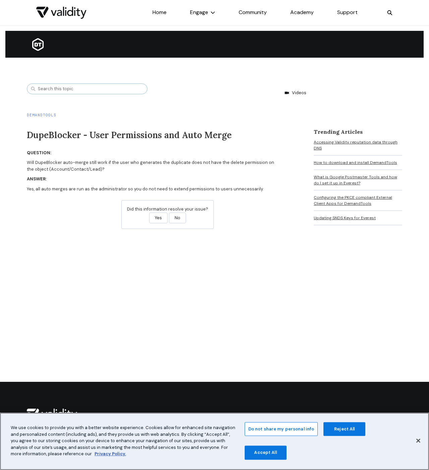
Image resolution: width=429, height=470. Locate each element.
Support (347, 12)
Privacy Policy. (110, 454)
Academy (302, 12)
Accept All (265, 453)
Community (253, 12)
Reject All (344, 429)
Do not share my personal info (281, 429)
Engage (199, 12)
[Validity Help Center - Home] (61, 13)
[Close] (418, 440)
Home (159, 12)
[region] (214, 441)
